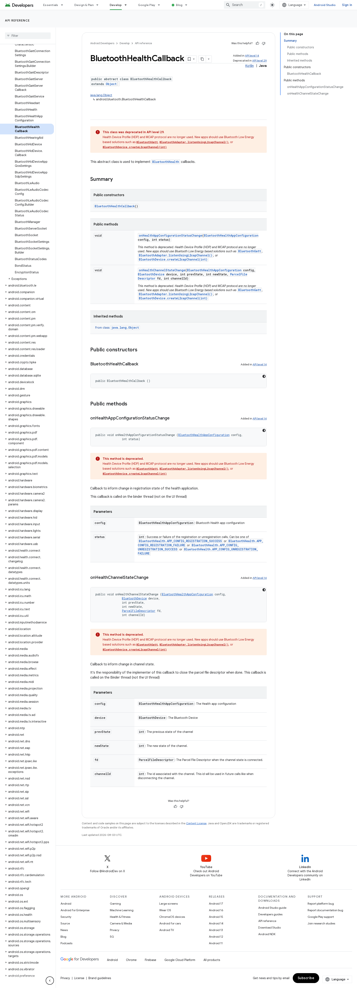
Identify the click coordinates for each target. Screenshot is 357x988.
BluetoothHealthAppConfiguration (231, 235)
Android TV (166, 930)
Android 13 (216, 930)
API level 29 (259, 60)
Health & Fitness (120, 917)
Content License (196, 823)
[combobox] (244, 5)
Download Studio (269, 927)
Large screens (168, 903)
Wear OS (165, 910)
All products (211, 960)
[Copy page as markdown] (202, 59)
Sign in (347, 5)
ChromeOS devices (172, 917)
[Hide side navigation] (50, 980)
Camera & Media (121, 923)
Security (66, 917)
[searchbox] (28, 35)
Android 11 (216, 943)
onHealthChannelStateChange (162, 270)
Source (65, 923)
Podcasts (66, 943)
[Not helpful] (264, 43)
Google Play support (321, 917)
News (64, 930)
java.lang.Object (101, 95)
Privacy (114, 930)
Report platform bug (321, 903)
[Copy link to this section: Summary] (117, 179)
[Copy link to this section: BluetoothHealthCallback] (142, 364)
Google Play (146, 5)
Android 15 (216, 917)
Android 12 (216, 936)
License (79, 978)
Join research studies (321, 923)
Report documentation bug (325, 910)
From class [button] (117, 327)
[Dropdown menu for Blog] (188, 5)
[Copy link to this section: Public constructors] (141, 350)
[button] (27, 279)
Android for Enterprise (75, 910)
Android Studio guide (272, 908)
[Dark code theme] (264, 376)
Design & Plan (84, 5)
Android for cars (170, 923)
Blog (179, 5)
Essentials (50, 5)
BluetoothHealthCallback (115, 206)
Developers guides (270, 914)
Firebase (150, 960)
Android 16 (216, 910)
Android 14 (216, 923)
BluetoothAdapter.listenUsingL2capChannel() (193, 142)
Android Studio (325, 5)
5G (112, 936)
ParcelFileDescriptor (138, 611)
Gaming (115, 903)
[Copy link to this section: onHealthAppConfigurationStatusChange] (174, 418)
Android (66, 903)
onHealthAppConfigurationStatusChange (170, 235)
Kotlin (249, 66)
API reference (17, 20)
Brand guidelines (99, 978)
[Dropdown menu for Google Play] (160, 5)
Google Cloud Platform (179, 960)
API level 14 (252, 55)
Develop (116, 5)
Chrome (131, 960)
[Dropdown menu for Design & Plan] (99, 5)
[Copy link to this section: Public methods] (131, 404)
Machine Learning (121, 910)
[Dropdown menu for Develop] (127, 5)
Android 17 (216, 903)
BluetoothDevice (151, 274)
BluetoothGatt (147, 142)
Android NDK (266, 934)
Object (111, 84)
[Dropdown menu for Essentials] (63, 5)
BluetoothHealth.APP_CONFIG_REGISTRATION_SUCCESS (180, 541)
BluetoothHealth (165, 162)
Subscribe (306, 978)
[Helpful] (257, 43)
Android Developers (102, 43)
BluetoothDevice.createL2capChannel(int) (135, 147)
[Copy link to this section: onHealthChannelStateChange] (153, 577)
